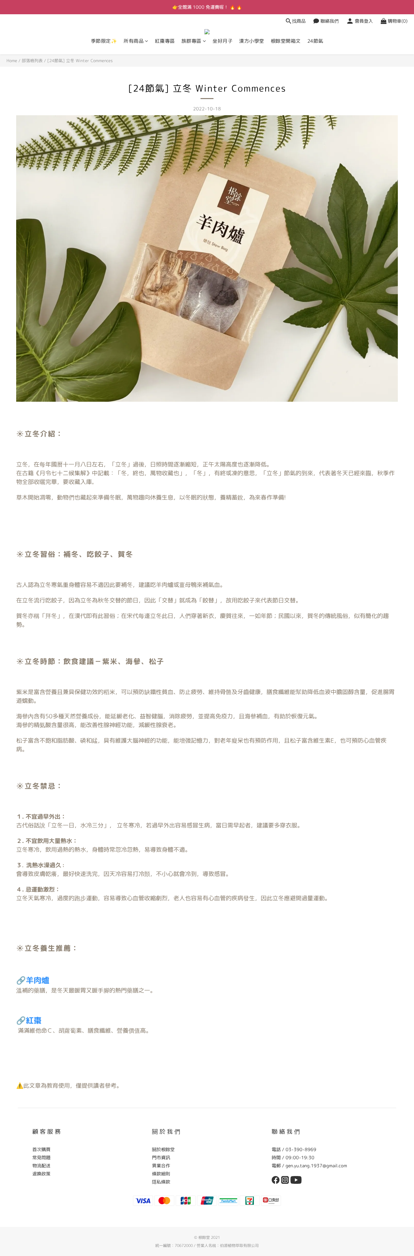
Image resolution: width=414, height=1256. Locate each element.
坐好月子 (222, 41)
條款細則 (161, 1174)
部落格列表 (32, 60)
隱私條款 (161, 1182)
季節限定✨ (104, 41)
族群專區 (191, 41)
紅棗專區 (165, 41)
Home (11, 60)
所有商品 (134, 41)
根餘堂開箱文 (286, 41)
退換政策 (41, 1174)
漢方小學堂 (251, 41)
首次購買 (41, 1149)
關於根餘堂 (163, 1149)
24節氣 (315, 41)
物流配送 (41, 1165)
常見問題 (41, 1157)
